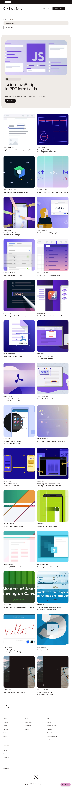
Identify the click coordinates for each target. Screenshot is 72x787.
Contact (6, 750)
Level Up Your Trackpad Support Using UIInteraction (47, 357)
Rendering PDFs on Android (47, 526)
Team (5, 726)
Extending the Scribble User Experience (17, 316)
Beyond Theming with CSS (13, 526)
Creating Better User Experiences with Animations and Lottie (49, 608)
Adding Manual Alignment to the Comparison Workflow (47, 151)
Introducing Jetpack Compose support (17, 192)
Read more (10, 100)
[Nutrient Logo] (13, 8)
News (5, 740)
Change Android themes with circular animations (12, 442)
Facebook (6, 768)
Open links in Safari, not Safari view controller (12, 485)
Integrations (28, 722)
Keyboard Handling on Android (14, 692)
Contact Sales (59, 8)
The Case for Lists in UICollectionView (50, 316)
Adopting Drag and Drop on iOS (48, 567)
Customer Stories (52, 726)
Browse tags (9, 27)
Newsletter (50, 733)
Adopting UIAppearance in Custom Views (51, 441)
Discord (6, 761)
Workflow (28, 726)
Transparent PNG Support (13, 356)
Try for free (46, 8)
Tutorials (49, 729)
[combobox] (36, 23)
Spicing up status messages (47, 650)
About (5, 718)
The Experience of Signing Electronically (51, 233)
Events (49, 722)
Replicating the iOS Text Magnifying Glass (18, 150)
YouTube (6, 757)
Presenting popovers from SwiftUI (49, 275)
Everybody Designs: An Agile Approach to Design (13, 651)
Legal (5, 736)
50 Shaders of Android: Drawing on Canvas (19, 607)
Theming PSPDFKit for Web (13, 567)
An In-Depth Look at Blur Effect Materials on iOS (12, 400)
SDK (26, 718)
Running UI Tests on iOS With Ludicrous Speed (45, 693)
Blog (48, 718)
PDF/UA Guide (51, 740)
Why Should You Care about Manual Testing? (12, 234)
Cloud (27, 729)
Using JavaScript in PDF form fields (21, 87)
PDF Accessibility (52, 736)
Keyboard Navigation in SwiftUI (14, 275)
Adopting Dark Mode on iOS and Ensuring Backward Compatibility (49, 485)
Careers (6, 729)
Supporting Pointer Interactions (48, 399)
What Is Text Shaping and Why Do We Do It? (52, 192)
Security (6, 722)
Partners (6, 733)
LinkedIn (6, 754)
